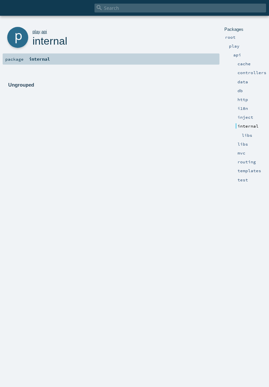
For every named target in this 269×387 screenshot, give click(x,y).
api (44, 31)
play (36, 31)
